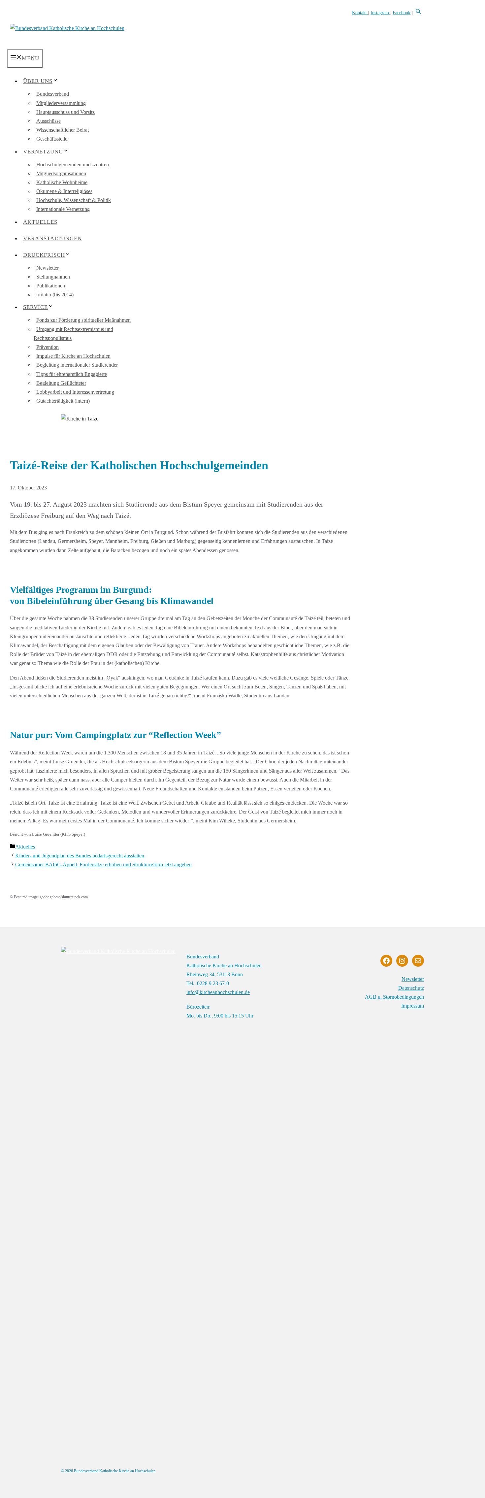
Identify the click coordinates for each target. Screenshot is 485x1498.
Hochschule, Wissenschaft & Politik (73, 200)
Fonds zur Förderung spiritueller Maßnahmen (83, 320)
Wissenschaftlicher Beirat (62, 130)
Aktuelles (40, 222)
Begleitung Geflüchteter (61, 383)
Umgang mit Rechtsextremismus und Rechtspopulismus (73, 333)
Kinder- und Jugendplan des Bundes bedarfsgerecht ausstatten (79, 855)
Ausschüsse (48, 121)
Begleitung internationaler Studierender (77, 365)
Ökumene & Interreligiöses (64, 191)
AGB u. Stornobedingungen (394, 997)
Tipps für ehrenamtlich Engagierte (71, 374)
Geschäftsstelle (51, 139)
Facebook (401, 12)
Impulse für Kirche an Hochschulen (73, 356)
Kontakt (360, 12)
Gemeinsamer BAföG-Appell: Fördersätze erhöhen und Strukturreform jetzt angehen (103, 864)
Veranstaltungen (52, 238)
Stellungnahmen (53, 277)
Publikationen (50, 285)
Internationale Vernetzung (63, 209)
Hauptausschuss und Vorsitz (65, 112)
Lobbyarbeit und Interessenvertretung (75, 392)
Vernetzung (43, 152)
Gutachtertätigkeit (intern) (63, 401)
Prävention (47, 347)
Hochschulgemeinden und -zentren (72, 164)
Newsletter (47, 268)
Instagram (380, 12)
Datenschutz (411, 988)
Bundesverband (52, 94)
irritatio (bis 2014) (55, 294)
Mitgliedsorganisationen (61, 173)
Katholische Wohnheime (61, 182)
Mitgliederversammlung (61, 103)
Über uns (37, 81)
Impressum (412, 1006)
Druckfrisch (44, 255)
